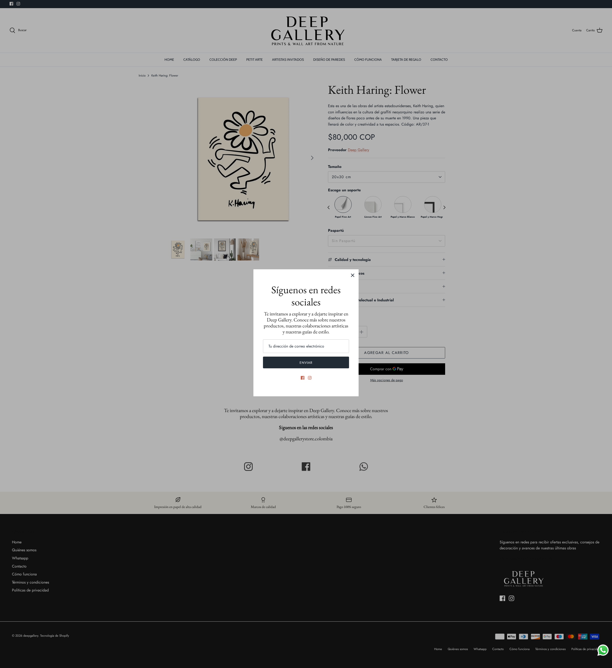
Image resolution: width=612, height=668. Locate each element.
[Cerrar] (352, 275)
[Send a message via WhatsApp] (603, 650)
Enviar (306, 362)
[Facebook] (302, 378)
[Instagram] (309, 378)
